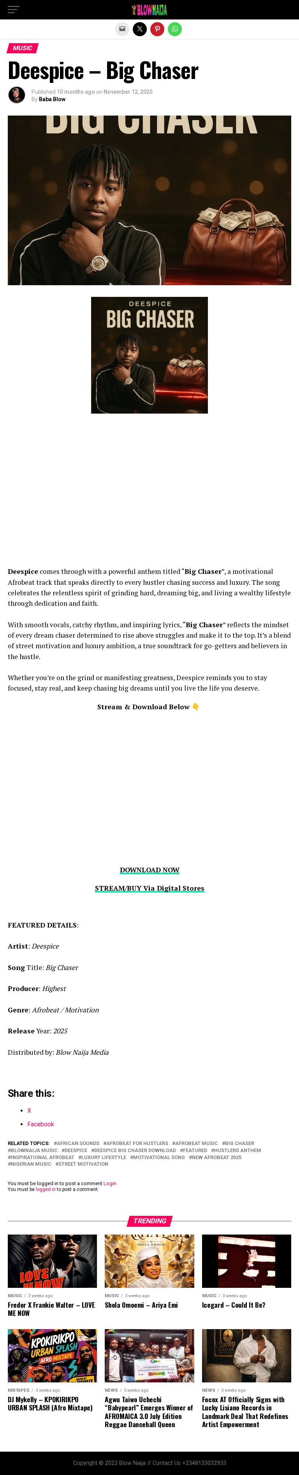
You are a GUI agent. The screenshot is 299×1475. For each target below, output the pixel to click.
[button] (13, 10)
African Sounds (78, 1143)
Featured (195, 1150)
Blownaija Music (34, 1150)
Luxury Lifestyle (103, 1157)
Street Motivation (83, 1164)
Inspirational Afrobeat (42, 1157)
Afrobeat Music (196, 1143)
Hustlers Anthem (237, 1150)
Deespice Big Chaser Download (135, 1150)
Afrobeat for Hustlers (137, 1143)
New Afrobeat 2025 (216, 1157)
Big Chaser (239, 1143)
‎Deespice (76, 1150)
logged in (46, 1189)
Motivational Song (159, 1157)
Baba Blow (52, 99)
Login (110, 1183)
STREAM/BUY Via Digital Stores (149, 888)
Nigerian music (31, 1164)
